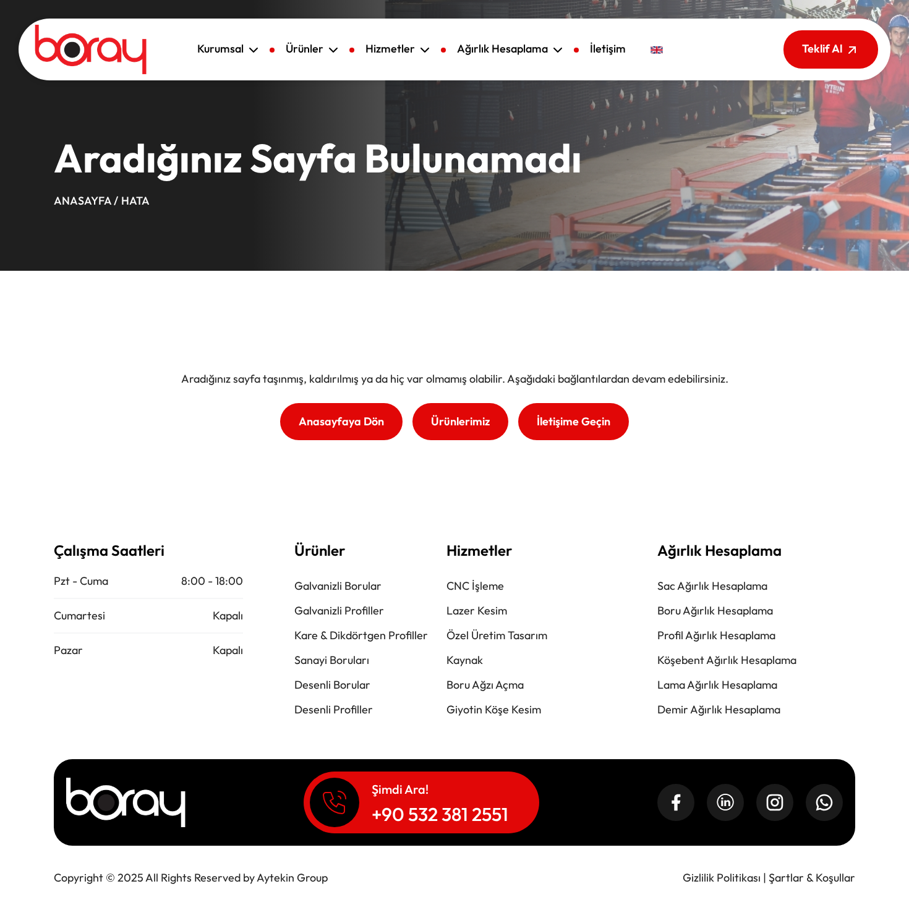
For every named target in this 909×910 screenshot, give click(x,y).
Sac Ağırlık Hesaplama (712, 586)
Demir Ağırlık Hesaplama (718, 709)
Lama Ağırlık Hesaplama (717, 685)
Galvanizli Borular (338, 586)
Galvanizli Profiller (339, 610)
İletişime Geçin (573, 421)
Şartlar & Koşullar (812, 877)
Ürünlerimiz (460, 421)
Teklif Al (823, 48)
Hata (135, 200)
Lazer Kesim (476, 610)
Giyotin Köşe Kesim (493, 709)
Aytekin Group (292, 877)
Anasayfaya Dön (341, 421)
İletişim (608, 48)
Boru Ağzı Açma (485, 685)
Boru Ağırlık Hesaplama (715, 610)
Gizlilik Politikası (722, 877)
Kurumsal (221, 48)
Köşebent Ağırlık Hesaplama (726, 660)
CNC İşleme (475, 586)
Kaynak (464, 660)
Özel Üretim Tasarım (496, 635)
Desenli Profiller (333, 709)
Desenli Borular (332, 685)
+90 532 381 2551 (440, 814)
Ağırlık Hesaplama (503, 48)
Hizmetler (391, 48)
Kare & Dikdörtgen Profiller (361, 635)
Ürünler (306, 48)
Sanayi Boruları (331, 660)
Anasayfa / (86, 200)
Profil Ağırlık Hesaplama (716, 635)
